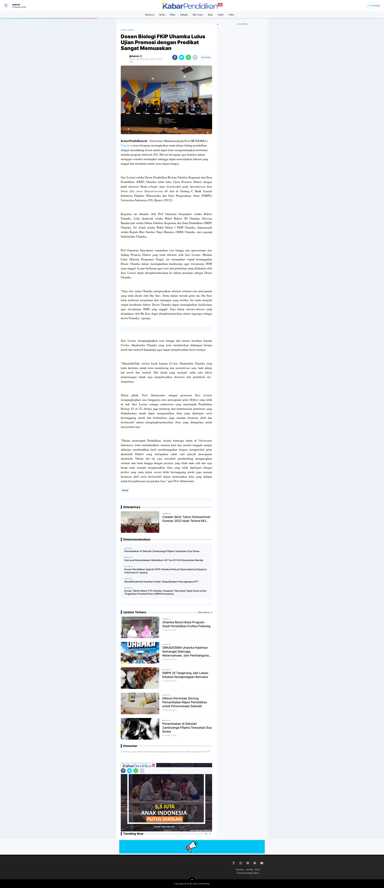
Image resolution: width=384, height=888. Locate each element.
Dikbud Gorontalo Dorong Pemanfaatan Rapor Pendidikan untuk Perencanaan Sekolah (184, 702)
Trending (375, 5)
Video (231, 14)
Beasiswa (149, 14)
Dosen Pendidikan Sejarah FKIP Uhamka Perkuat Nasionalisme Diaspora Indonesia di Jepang (165, 571)
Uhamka (126, 145)
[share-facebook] (174, 57)
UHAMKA (242, 24)
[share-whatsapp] (188, 57)
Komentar (206, 57)
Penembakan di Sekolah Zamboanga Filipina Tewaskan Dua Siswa (161, 551)
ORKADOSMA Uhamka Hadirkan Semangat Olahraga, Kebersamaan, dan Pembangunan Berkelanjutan (186, 651)
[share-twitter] (181, 57)
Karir (210, 14)
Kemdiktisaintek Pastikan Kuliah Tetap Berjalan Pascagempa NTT (161, 581)
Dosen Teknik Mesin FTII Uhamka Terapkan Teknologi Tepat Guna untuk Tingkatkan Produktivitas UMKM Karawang (165, 592)
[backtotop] (192, 880)
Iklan (257, 869)
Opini (220, 14)
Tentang (240, 869)
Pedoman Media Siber (247, 873)
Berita (162, 14)
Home (123, 30)
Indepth (184, 14)
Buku (172, 14)
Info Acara (198, 14)
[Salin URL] (195, 57)
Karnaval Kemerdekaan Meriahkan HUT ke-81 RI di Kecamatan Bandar (163, 560)
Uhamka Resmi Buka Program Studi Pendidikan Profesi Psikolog (186, 624)
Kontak (249, 869)
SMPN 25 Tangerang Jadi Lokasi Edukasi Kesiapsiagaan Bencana (185, 675)
